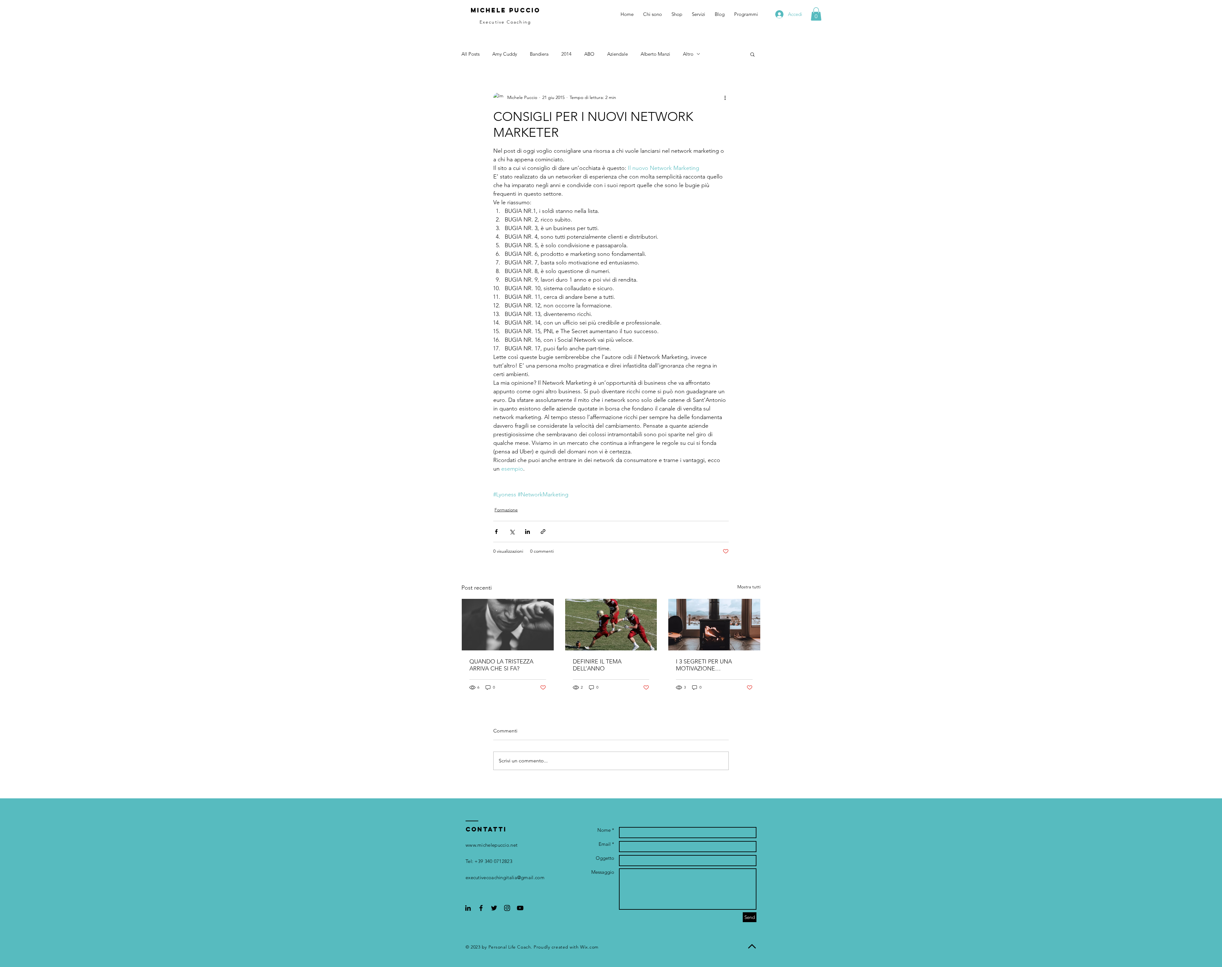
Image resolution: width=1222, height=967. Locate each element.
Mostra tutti (749, 587)
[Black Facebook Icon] (481, 908)
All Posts (470, 54)
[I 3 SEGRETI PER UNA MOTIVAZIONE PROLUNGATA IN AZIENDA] (714, 624)
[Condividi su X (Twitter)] (512, 532)
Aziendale (617, 54)
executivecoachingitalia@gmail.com (505, 877)
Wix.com (589, 947)
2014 (566, 54)
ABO (589, 54)
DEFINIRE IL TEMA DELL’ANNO (597, 665)
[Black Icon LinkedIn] (468, 908)
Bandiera (539, 54)
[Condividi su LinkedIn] (527, 532)
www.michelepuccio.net (491, 845)
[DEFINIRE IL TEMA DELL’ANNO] (611, 624)
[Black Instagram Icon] (507, 908)
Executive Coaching (505, 22)
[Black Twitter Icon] (494, 908)
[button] (816, 14)
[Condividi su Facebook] (496, 532)
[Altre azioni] (725, 98)
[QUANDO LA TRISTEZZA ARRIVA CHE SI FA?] (508, 624)
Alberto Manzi (655, 54)
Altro (688, 54)
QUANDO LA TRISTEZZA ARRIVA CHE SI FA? (501, 665)
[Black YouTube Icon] (520, 908)
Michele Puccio (505, 10)
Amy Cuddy (504, 54)
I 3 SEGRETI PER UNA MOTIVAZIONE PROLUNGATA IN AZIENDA (711, 665)
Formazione (506, 510)
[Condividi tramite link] (543, 532)
